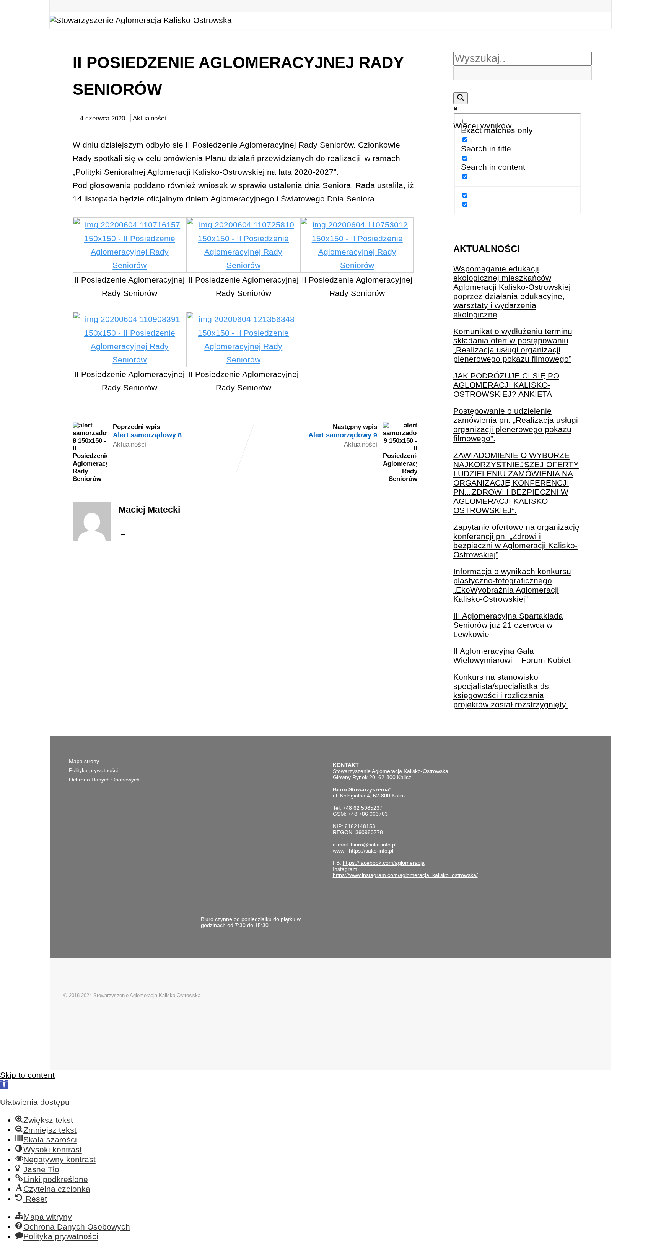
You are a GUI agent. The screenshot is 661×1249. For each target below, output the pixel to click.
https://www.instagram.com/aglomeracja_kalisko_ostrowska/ (405, 875)
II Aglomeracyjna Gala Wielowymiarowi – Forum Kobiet (512, 655)
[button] (4, 1084)
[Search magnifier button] (460, 98)
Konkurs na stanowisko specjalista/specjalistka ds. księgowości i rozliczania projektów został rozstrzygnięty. (510, 690)
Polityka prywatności (93, 770)
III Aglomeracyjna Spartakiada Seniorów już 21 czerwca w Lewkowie (508, 624)
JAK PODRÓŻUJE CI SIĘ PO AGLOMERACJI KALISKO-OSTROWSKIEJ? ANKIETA (506, 384)
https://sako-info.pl (370, 851)
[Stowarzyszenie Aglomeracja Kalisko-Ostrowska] (141, 20)
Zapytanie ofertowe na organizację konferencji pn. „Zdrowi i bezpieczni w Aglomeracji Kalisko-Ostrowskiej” (516, 541)
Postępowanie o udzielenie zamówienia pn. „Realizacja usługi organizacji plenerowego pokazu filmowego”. (515, 424)
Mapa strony (84, 761)
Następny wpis (342, 431)
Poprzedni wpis (147, 431)
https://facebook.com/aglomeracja (384, 863)
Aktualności (149, 118)
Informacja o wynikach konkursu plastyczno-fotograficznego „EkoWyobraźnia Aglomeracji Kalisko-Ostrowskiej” (512, 585)
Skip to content (27, 1074)
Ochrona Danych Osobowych (104, 779)
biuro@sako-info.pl (373, 844)
